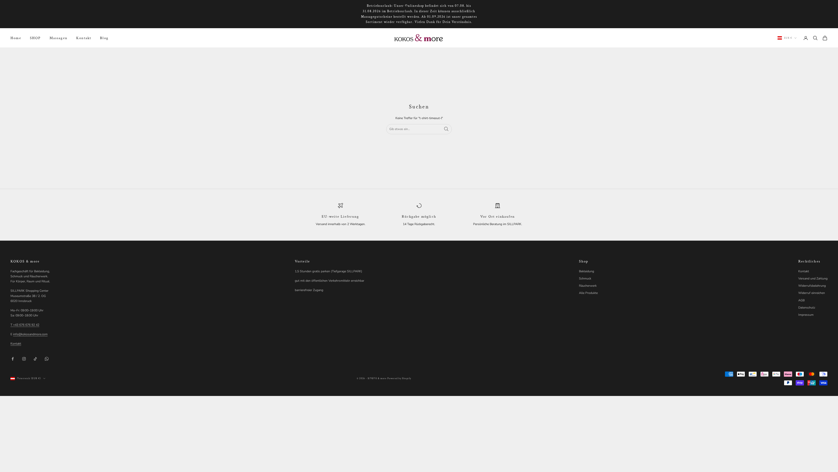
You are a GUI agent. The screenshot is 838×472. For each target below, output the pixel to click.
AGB (801, 300)
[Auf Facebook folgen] (12, 359)
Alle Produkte (588, 293)
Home (15, 38)
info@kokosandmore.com (30, 334)
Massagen (58, 38)
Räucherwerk (588, 286)
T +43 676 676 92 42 (24, 325)
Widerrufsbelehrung (812, 286)
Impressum (806, 315)
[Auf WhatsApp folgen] (47, 359)
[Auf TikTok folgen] (35, 359)
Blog (104, 38)
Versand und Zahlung (813, 278)
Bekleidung (586, 271)
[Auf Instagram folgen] (24, 359)
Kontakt (83, 38)
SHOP (35, 38)
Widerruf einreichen (811, 293)
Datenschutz (806, 307)
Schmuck (585, 278)
